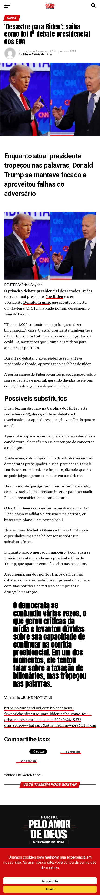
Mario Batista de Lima (37, 54)
